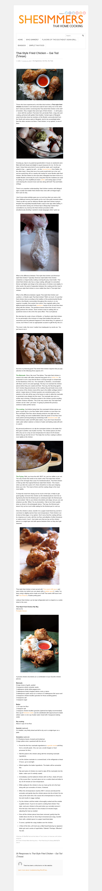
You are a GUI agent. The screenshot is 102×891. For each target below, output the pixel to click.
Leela (19, 61)
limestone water (53, 417)
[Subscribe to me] (80, 13)
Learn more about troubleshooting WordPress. (32, 870)
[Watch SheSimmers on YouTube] (84, 13)
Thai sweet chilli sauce (50, 589)
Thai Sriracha (23, 595)
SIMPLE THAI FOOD (36, 45)
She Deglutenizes (37, 61)
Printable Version (21, 611)
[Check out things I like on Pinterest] (77, 13)
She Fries (44, 61)
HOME (20, 40)
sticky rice (55, 377)
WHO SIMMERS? (32, 40)
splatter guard (49, 591)
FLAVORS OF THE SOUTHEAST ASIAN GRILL (59, 40)
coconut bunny (46, 169)
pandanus (40, 305)
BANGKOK (22, 45)
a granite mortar (52, 745)
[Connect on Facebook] (70, 13)
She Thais (50, 61)
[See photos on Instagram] (73, 13)
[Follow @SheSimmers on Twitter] (66, 13)
